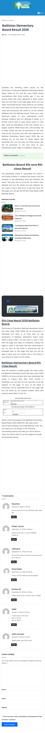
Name (4, 689)
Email (4, 698)
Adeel (5, 34)
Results (11, 20)
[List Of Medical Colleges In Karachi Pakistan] (7, 217)
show (21, 155)
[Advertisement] (22, 62)
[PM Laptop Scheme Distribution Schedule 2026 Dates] (7, 238)
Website (4, 707)
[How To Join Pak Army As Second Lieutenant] (7, 208)
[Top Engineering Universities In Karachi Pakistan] (7, 228)
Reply (14, 517)
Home (5, 20)
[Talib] (22, 5)
